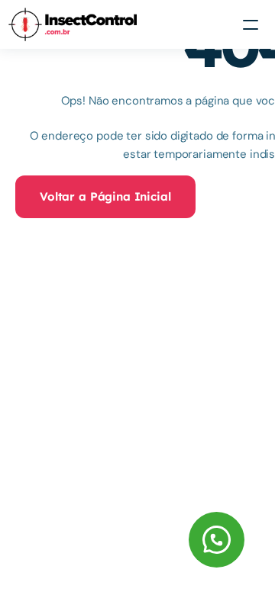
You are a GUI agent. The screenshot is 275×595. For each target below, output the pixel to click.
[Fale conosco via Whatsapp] (127, 539)
